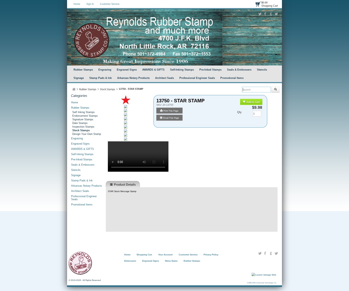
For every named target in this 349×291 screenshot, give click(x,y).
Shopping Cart (269, 5)
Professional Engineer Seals (197, 77)
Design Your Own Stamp (86, 133)
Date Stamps (80, 123)
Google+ (270, 14)
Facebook (265, 14)
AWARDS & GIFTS (153, 69)
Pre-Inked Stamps (210, 69)
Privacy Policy (211, 254)
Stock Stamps (107, 89)
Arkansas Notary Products (133, 77)
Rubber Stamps (83, 69)
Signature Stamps (82, 119)
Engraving (104, 69)
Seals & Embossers (239, 69)
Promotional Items (232, 77)
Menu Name (171, 261)
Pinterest (276, 14)
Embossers (130, 261)
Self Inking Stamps (83, 112)
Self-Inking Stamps (182, 69)
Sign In (90, 4)
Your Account (165, 254)
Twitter (260, 14)
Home (77, 4)
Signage (79, 77)
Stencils (262, 69)
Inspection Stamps (83, 126)
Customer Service (110, 4)
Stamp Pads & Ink (100, 77)
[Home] (74, 89)
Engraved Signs (127, 69)
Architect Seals (164, 77)
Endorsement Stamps (85, 115)
